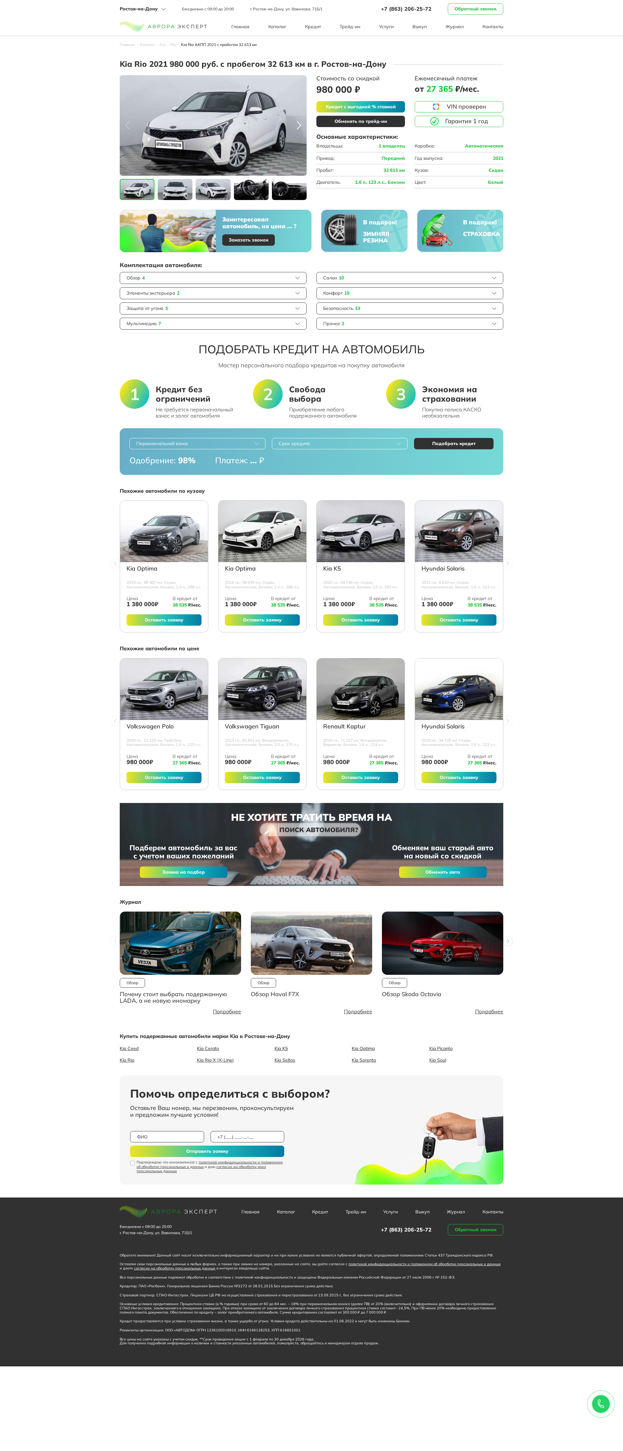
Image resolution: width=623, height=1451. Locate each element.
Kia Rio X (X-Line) (215, 1060)
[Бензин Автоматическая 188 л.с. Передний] (164, 531)
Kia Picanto (441, 1048)
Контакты (493, 26)
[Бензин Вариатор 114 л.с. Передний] (361, 689)
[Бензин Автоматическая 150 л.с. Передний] (361, 531)
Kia (162, 44)
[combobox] (197, 443)
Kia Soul (437, 1060)
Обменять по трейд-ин (361, 121)
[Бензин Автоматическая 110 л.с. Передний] (164, 689)
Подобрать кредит (454, 443)
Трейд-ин (350, 26)
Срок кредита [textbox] (294, 443)
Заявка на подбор (183, 872)
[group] (213, 125)
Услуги (386, 26)
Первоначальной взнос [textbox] (162, 443)
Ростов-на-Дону (139, 8)
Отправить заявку (207, 1151)
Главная (240, 26)
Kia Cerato (208, 1048)
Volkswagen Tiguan (252, 726)
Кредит (313, 26)
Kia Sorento (364, 1060)
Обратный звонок (475, 9)
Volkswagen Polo (150, 726)
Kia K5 (332, 568)
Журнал (455, 26)
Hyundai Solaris (443, 568)
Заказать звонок (248, 240)
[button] (299, 125)
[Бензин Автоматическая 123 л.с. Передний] (459, 531)
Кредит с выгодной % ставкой (361, 107)
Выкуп (419, 26)
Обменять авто (442, 872)
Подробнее (227, 1011)
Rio (173, 44)
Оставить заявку (164, 620)
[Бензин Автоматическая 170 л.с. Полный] (262, 689)
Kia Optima (142, 568)
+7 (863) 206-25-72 (406, 9)
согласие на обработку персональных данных (174, 1268)
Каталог (277, 26)
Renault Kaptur (344, 726)
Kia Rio (127, 1060)
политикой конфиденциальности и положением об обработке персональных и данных (210, 1164)
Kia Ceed (129, 1048)
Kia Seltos (285, 1060)
